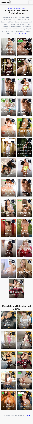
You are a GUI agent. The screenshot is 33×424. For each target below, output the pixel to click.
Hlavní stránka (11, 8)
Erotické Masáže (21, 8)
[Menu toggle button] (30, 2)
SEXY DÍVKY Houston (19, 33)
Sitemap (28, 415)
